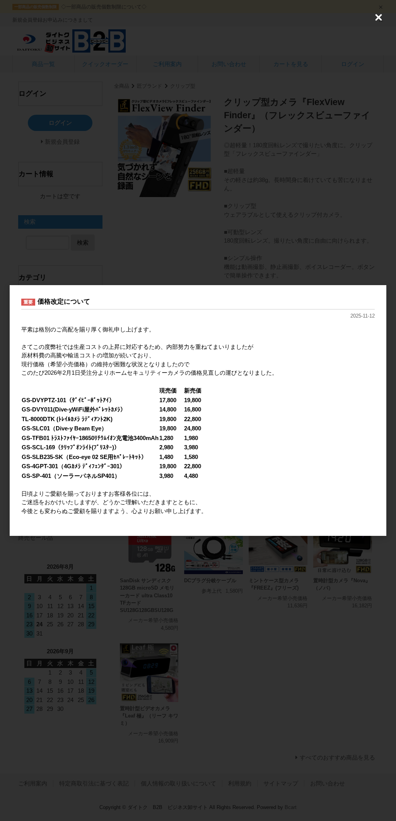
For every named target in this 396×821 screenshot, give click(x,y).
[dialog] (198, 410)
